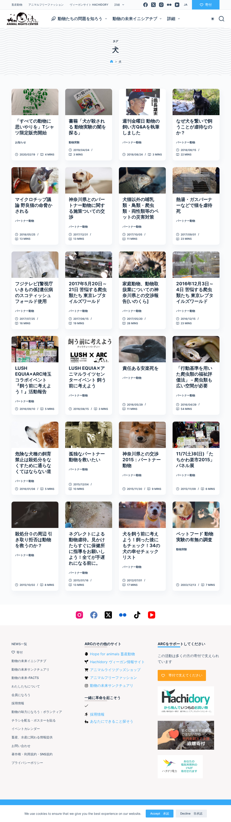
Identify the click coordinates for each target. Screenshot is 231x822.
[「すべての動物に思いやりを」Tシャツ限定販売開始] (35, 102)
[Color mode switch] (212, 19)
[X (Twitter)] (153, 4)
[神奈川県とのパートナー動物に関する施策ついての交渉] (88, 180)
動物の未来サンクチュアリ (30, 669)
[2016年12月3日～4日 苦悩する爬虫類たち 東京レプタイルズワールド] (196, 264)
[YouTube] (177, 4)
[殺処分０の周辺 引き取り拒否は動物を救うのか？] (35, 515)
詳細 (117, 4)
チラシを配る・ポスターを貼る (34, 720)
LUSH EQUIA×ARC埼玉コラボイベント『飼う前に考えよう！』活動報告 (33, 379)
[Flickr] (169, 4)
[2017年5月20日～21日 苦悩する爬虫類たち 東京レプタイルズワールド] (88, 264)
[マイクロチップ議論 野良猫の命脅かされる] (35, 180)
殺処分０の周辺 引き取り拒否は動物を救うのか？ (33, 539)
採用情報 (18, 703)
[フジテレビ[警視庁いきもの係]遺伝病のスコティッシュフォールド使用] (35, 264)
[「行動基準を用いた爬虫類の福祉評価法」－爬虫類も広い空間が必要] (196, 349)
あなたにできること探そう (111, 721)
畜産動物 (17, 4)
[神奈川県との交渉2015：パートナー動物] (142, 435)
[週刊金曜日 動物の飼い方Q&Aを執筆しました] (142, 102)
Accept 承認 (159, 813)
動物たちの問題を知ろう (80, 18)
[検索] (221, 18)
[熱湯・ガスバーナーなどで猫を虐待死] (196, 180)
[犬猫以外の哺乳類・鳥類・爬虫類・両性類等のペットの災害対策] (142, 180)
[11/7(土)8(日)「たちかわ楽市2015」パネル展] (196, 435)
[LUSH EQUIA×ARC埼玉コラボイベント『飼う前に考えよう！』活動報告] (35, 349)
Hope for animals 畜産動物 (112, 654)
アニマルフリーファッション (46, 4)
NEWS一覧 (19, 644)
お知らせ (20, 142)
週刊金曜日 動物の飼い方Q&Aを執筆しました (141, 126)
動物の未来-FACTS (25, 678)
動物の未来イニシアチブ (135, 18)
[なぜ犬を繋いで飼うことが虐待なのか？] (196, 102)
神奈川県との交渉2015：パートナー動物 (141, 459)
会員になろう (21, 695)
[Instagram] (161, 4)
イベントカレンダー (26, 729)
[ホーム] (111, 61)
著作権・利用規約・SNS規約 (32, 754)
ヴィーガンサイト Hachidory (89, 4)
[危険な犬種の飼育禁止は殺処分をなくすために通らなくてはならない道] (35, 435)
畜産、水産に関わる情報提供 (32, 737)
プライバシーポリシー (27, 763)
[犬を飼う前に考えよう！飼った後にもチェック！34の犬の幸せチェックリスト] (142, 515)
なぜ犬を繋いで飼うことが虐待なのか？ (194, 126)
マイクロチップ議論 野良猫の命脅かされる (33, 205)
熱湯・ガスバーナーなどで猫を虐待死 (194, 205)
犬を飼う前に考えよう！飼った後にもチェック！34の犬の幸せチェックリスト (141, 545)
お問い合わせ (21, 746)
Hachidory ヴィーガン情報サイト (117, 662)
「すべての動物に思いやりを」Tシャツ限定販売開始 (34, 126)
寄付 (208, 4)
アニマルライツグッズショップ (115, 669)
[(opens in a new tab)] (88, 102)
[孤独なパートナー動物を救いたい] (88, 435)
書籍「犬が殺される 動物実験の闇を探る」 (87, 126)
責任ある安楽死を (140, 368)
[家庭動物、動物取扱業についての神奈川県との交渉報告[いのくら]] (142, 264)
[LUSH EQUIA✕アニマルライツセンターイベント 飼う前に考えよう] (88, 349)
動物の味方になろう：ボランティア (37, 712)
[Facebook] (145, 4)
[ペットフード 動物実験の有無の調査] (196, 515)
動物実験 (74, 142)
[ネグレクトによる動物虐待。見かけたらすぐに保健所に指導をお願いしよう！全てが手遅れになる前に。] (88, 515)
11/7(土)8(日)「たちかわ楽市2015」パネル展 (195, 459)
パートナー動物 (131, 142)
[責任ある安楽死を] (142, 349)
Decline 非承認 (191, 813)
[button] (185, 4)
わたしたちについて (26, 686)
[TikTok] (137, 615)
